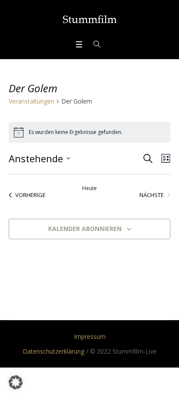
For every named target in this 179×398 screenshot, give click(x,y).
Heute (89, 188)
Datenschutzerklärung (53, 351)
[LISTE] (164, 158)
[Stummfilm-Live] (89, 19)
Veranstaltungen (31, 101)
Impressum (90, 336)
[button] (15, 382)
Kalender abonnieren (85, 228)
